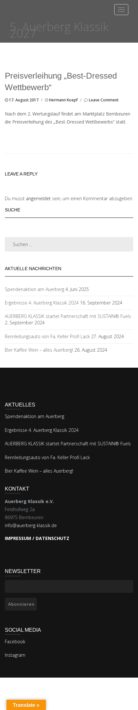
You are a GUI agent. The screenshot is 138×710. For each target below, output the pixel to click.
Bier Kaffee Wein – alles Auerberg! (39, 350)
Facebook (15, 641)
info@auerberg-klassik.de (31, 525)
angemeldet (38, 198)
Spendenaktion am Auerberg (34, 289)
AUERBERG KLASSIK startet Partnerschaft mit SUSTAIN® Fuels (68, 316)
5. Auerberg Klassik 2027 (59, 30)
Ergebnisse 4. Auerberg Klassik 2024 (42, 303)
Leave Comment (103, 100)
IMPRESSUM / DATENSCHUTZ (37, 538)
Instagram (15, 655)
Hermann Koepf (63, 100)
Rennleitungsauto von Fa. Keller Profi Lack (47, 336)
